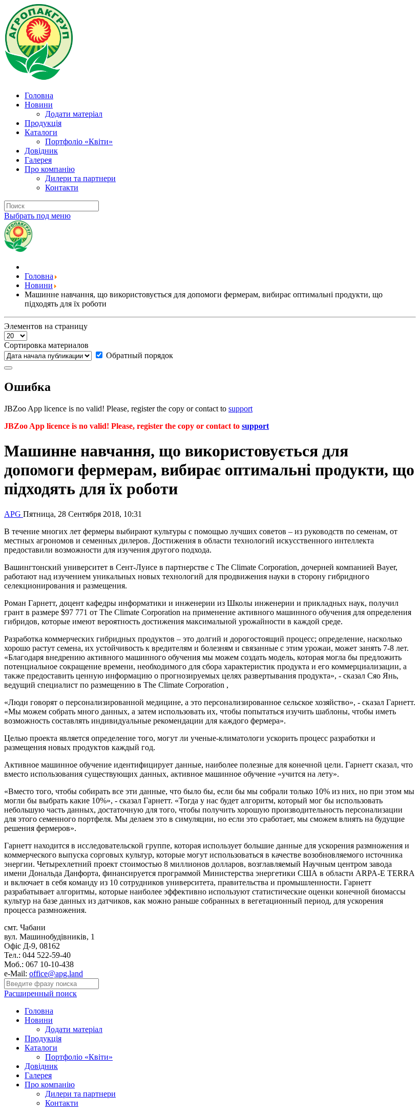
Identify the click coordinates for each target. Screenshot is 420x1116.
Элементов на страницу (46, 326)
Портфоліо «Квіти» (79, 141)
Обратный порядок (138, 355)
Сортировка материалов (46, 345)
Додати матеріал (73, 114)
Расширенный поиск (40, 993)
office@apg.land (56, 973)
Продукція (43, 123)
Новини (39, 104)
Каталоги (41, 132)
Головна (39, 95)
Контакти (61, 187)
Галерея (38, 160)
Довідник (41, 150)
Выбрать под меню (37, 215)
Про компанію (50, 169)
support (240, 408)
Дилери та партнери (80, 178)
